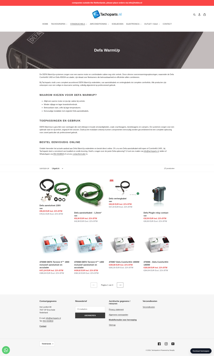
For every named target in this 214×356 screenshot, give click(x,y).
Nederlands (46, 344)
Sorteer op (44, 168)
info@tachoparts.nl (53, 318)
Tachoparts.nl (155, 350)
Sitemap (112, 325)
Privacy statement (116, 309)
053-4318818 (48, 321)
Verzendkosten (149, 307)
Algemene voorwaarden (118, 315)
